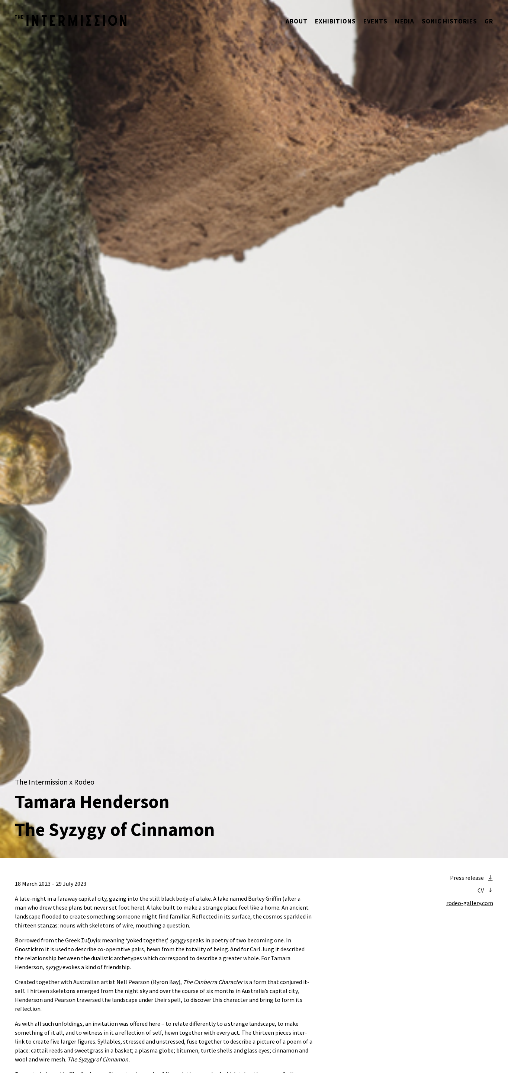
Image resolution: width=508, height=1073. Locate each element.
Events (375, 21)
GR (489, 21)
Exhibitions (335, 21)
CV (481, 890)
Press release (467, 877)
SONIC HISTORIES (449, 21)
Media (404, 21)
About (297, 21)
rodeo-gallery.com (469, 903)
